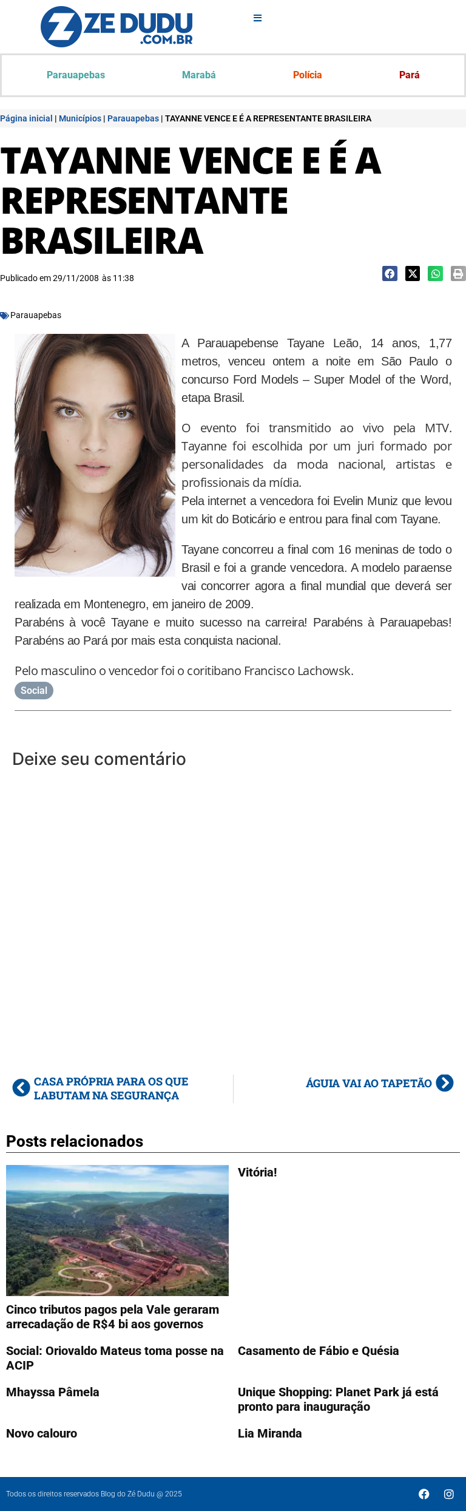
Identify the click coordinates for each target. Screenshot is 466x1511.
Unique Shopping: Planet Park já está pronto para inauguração (338, 1399)
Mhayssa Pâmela (53, 1392)
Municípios (80, 118)
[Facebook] (424, 1494)
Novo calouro (41, 1433)
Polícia (307, 75)
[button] (389, 273)
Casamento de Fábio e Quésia (318, 1350)
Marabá (199, 75)
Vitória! (257, 1172)
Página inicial (26, 118)
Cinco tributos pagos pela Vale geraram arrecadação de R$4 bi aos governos (112, 1316)
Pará (409, 75)
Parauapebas (76, 75)
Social (34, 690)
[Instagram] (449, 1494)
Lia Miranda (270, 1433)
